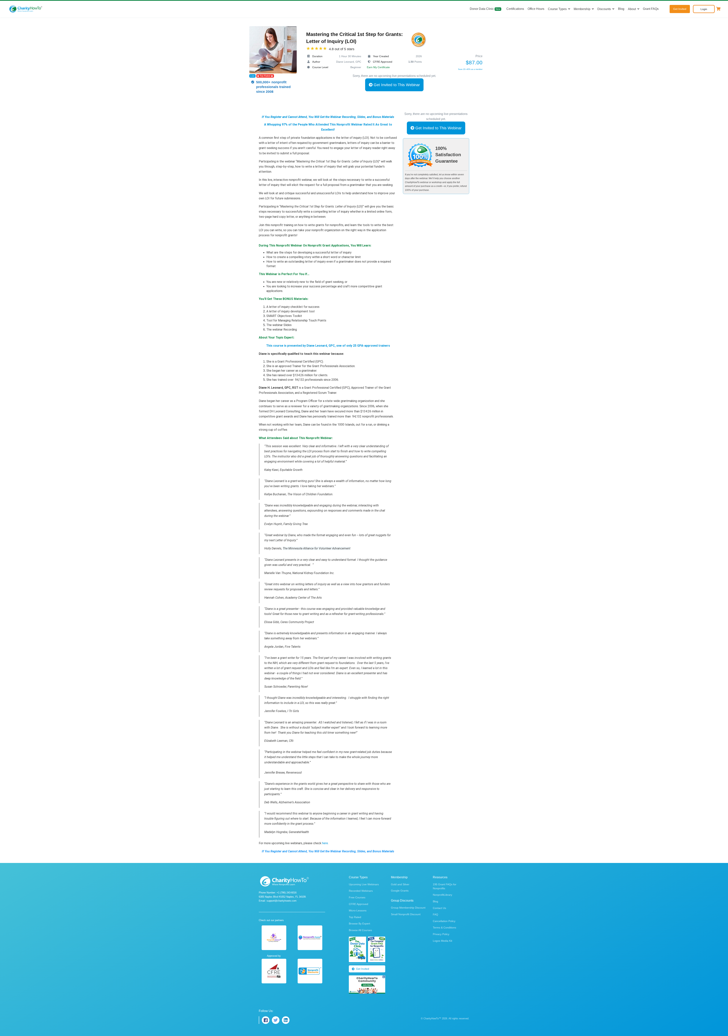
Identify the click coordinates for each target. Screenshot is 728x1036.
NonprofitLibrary (442, 894)
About (632, 9)
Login (704, 9)
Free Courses (357, 897)
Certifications (515, 8)
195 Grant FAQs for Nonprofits (444, 886)
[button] (718, 9)
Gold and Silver (400, 884)
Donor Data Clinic (485, 8)
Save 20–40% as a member (470, 69)
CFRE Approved (358, 904)
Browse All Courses (360, 930)
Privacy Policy (441, 934)
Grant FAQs (651, 8)
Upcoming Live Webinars (364, 884)
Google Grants (400, 890)
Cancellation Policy (444, 921)
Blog (621, 8)
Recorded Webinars (361, 890)
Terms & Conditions (444, 927)
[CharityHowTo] (26, 9)
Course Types (557, 9)
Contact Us (439, 908)
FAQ (435, 914)
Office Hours (536, 8)
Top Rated (355, 917)
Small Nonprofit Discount (405, 914)
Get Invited (679, 8)
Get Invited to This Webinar (396, 85)
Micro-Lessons (357, 910)
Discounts (604, 9)
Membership (582, 9)
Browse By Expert (359, 923)
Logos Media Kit (442, 940)
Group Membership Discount (408, 907)
